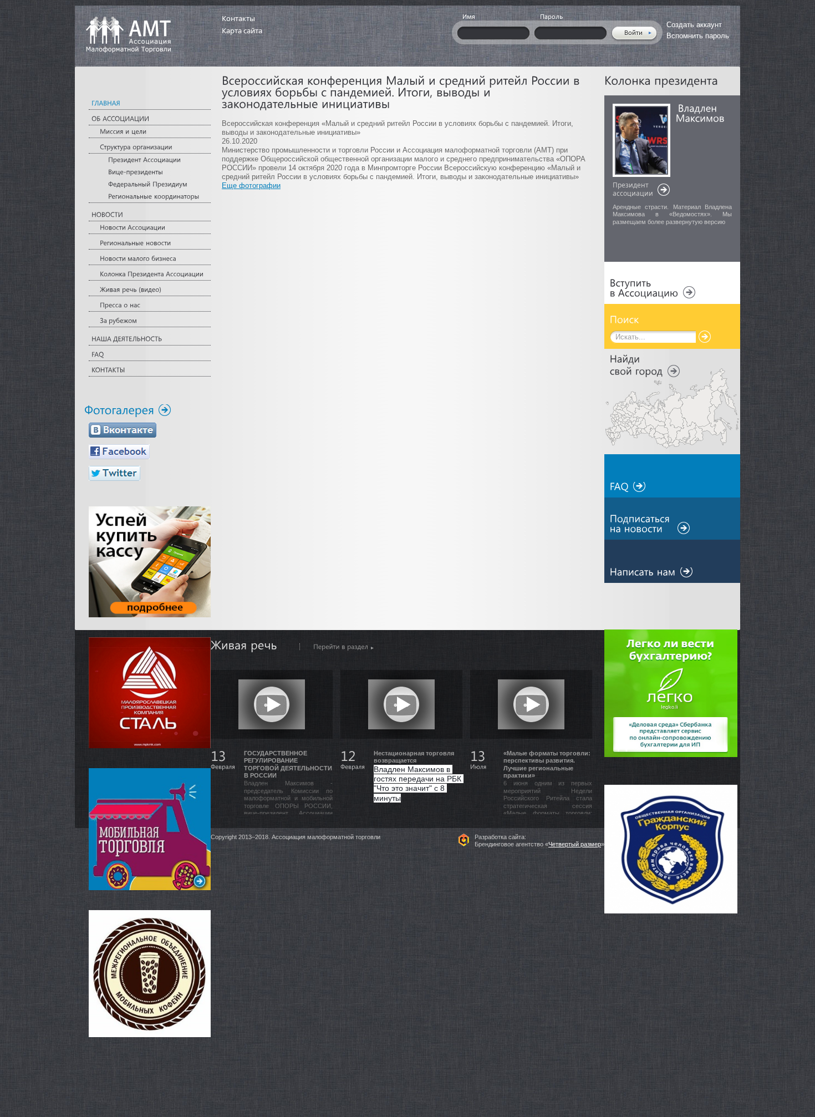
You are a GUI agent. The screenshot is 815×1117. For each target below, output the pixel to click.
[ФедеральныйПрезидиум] (150, 182)
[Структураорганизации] (150, 147)
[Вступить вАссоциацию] (652, 288)
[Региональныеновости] (150, 243)
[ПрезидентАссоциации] (150, 158)
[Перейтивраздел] (336, 646)
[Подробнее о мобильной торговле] (150, 834)
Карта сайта (242, 30)
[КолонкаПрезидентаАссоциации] (150, 274)
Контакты (238, 18)
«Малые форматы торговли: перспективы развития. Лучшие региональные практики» (546, 764)
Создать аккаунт (694, 25)
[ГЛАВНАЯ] (150, 103)
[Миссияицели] (150, 131)
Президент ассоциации (633, 189)
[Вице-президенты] (150, 170)
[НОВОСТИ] (150, 215)
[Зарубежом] (150, 320)
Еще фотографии (251, 185)
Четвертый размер (574, 844)
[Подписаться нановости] (650, 524)
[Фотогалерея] (127, 410)
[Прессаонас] (150, 305)
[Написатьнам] (651, 572)
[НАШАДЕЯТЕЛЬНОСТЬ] (150, 339)
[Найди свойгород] (645, 364)
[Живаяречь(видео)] (150, 289)
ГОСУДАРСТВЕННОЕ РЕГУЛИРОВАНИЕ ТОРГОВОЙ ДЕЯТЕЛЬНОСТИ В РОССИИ (288, 764)
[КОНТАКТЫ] (150, 370)
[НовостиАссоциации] (150, 227)
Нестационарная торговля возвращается (414, 757)
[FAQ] (150, 354)
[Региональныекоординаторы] (150, 195)
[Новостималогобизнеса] (150, 258)
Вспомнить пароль (697, 36)
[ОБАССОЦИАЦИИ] (150, 119)
